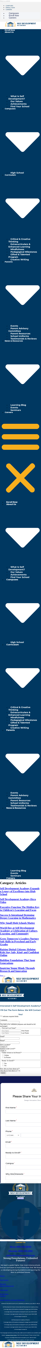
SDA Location (5, 1045)
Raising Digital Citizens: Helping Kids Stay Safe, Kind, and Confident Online (19, 952)
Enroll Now (10, 7)
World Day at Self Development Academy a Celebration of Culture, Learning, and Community (19, 930)
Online (6, 1055)
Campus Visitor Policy (11, 1335)
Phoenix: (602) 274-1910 (21, 1251)
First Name (25, 1031)
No (5, 1065)
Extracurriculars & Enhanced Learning (19, 245)
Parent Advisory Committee (18, 329)
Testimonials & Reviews (24, 338)
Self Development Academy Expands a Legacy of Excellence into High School (19, 891)
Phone (2, 1040)
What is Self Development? (16, 97)
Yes (5, 1063)
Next (2, 975)
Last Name (25, 1033)
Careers (9, 9)
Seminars (16, 410)
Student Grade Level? (7, 1049)
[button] (20, 457)
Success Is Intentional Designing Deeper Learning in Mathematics (18, 916)
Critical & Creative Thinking (19, 240)
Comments (3, 1020)
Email (2, 1036)
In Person (7, 1057)
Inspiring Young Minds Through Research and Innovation (17, 969)
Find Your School (20, 106)
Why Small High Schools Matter (17, 923)
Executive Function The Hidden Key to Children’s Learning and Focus (19, 908)
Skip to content (5, 1)
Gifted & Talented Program (19, 255)
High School (17, 172)
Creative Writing (20, 259)
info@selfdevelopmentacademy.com (20, 1255)
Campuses (9, 6)
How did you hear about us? (10, 1069)
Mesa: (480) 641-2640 (20, 1247)
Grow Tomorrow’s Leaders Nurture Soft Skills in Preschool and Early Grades (19, 941)
